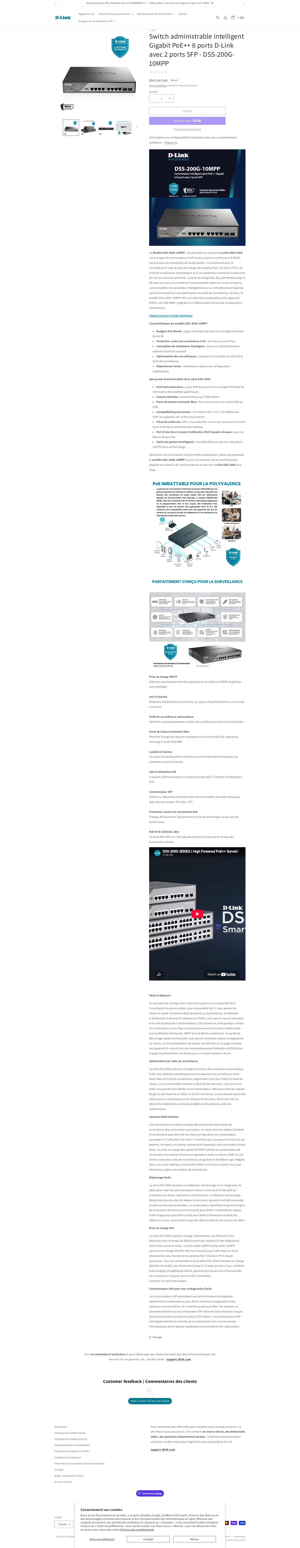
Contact (59, 1469)
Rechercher (61, 1426)
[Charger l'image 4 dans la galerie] (124, 128)
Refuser (194, 1539)
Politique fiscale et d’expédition (72, 1445)
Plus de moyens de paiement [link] (187, 129)
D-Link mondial (63, 1482)
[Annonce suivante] (244, 3)
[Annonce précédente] (56, 3)
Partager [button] (157, 1337)
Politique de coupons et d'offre (72, 1451)
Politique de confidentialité (137, 1529)
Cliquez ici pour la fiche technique (171, 315)
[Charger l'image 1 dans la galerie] (71, 128)
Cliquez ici (170, 142)
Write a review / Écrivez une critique (150, 1401)
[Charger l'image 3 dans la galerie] (106, 128)
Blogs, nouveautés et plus (69, 1475)
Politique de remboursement (71, 1439)
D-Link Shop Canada (72, 1536)
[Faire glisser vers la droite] (136, 127)
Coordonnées (239, 1536)
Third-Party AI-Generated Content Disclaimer (80, 1463)
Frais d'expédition (158, 85)
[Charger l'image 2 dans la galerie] (88, 128)
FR (242, 17)
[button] (116, 14)
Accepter (148, 1539)
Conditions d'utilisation (68, 1457)
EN (238, 17)
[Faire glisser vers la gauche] (58, 127)
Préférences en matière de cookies (230, 1540)
